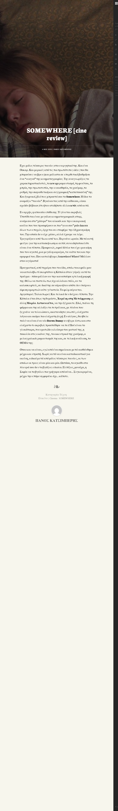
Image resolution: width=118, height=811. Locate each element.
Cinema (54, 398)
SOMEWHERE (66, 398)
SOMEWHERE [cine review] (57, 133)
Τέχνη (63, 394)
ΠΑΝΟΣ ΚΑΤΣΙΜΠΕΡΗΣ (63, 149)
